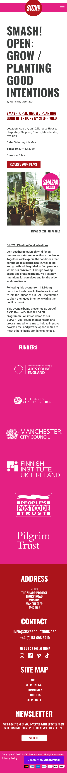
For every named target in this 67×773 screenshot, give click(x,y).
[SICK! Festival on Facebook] (31, 655)
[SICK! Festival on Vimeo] (39, 655)
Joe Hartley (15, 101)
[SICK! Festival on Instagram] (22, 655)
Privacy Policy (9, 758)
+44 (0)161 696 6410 (35, 637)
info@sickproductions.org (35, 631)
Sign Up (34, 738)
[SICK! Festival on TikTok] (47, 655)
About (35, 680)
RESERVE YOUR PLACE (23, 164)
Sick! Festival (35, 685)
